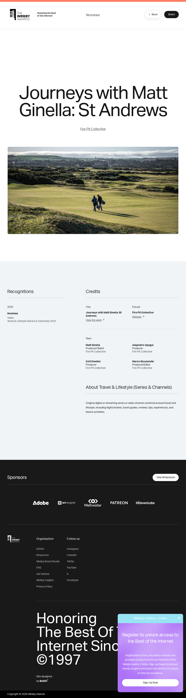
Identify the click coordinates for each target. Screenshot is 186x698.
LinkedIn (72, 555)
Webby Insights (45, 580)
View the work (94, 320)
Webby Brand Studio (48, 561)
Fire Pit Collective (93, 129)
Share (171, 14)
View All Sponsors (165, 477)
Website (136, 317)
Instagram (73, 549)
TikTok (70, 561)
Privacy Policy (44, 586)
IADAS (40, 549)
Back (154, 14)
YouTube (71, 567)
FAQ (38, 567)
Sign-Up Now (150, 682)
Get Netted (42, 574)
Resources (42, 555)
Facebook (72, 580)
